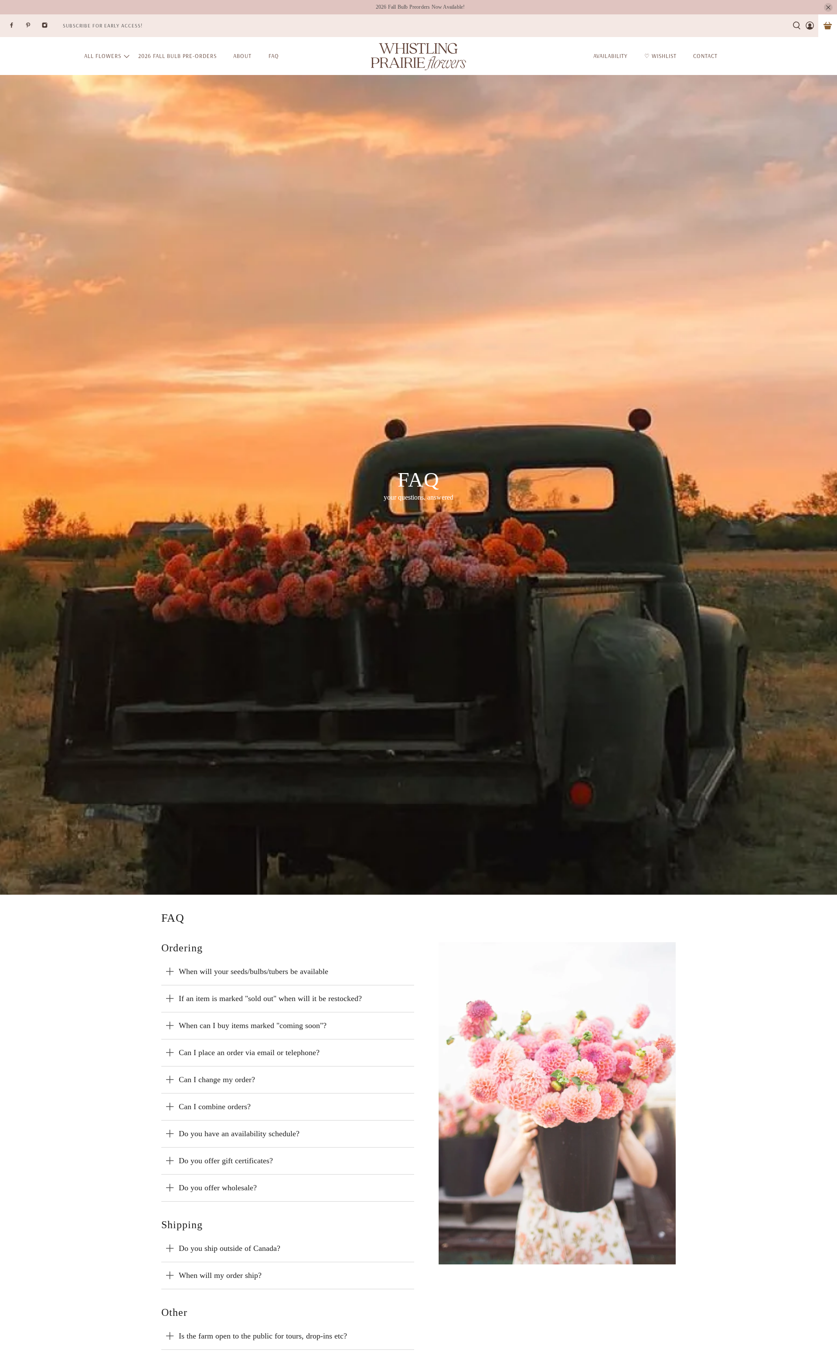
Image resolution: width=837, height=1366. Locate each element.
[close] (828, 7)
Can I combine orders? (215, 1106)
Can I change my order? (217, 1079)
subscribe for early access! (103, 25)
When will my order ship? (220, 1275)
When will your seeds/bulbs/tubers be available (253, 971)
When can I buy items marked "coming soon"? (253, 1025)
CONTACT (705, 55)
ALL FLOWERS (102, 55)
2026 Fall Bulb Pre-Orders (177, 55)
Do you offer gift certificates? (226, 1160)
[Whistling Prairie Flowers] (418, 56)
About (242, 55)
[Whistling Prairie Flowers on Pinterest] (33, 27)
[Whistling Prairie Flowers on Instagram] (50, 27)
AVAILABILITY (610, 55)
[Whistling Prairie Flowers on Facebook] (17, 27)
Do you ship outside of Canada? (229, 1248)
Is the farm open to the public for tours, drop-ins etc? (263, 1336)
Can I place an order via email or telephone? (249, 1052)
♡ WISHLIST (660, 55)
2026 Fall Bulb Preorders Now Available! (420, 7)
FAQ (274, 55)
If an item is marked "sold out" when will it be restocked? (270, 998)
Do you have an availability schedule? (239, 1133)
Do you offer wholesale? (218, 1187)
